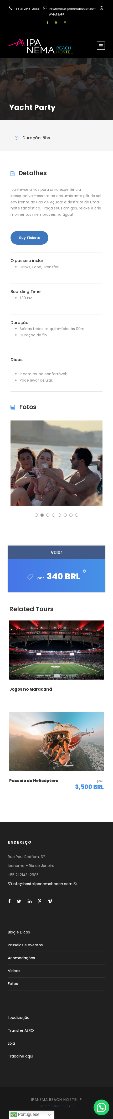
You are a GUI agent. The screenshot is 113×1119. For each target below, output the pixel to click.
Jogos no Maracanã (30, 689)
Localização (18, 1017)
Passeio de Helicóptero (33, 780)
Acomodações (21, 958)
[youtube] (56, 22)
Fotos (13, 983)
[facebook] (47, 22)
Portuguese (28, 1114)
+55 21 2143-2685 (26, 9)
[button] (101, 1107)
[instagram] (65, 22)
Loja (11, 1043)
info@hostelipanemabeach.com (72, 9)
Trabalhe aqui (20, 1056)
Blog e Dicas (19, 932)
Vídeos (14, 970)
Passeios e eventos (25, 945)
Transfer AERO (21, 1030)
